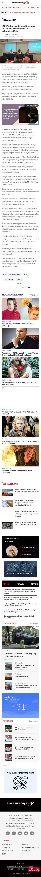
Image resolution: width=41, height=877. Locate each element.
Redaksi (10, 869)
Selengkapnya (34, 623)
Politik (25, 844)
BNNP (26, 275)
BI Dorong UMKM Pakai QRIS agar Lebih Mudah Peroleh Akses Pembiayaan (20, 605)
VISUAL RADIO (28, 554)
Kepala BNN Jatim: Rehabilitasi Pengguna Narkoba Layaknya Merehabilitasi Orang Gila (25, 502)
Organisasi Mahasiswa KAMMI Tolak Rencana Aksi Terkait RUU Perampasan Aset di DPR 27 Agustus (19, 591)
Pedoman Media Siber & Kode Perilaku (20, 866)
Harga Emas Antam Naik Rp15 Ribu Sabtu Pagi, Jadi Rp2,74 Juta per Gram (20, 611)
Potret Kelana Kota (30, 847)
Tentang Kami (6, 7)
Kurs (4, 854)
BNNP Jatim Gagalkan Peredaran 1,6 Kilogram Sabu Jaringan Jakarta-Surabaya (27, 513)
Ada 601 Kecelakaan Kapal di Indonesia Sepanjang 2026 (25, 758)
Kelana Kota (17, 7)
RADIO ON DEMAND (29, 551)
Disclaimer (20, 869)
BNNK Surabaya (14, 275)
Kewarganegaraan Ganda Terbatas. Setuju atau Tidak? (24, 738)
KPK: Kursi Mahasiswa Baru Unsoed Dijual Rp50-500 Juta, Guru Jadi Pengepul (18, 599)
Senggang (26, 851)
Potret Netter (7, 851)
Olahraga (6, 847)
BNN (4, 275)
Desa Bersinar (8, 279)
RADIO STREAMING (29, 547)
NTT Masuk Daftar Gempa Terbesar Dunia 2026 (24, 748)
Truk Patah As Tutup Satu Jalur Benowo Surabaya (25, 666)
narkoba (19, 279)
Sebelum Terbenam (21, 676)
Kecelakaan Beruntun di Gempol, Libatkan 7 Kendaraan (26, 686)
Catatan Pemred (29, 7)
